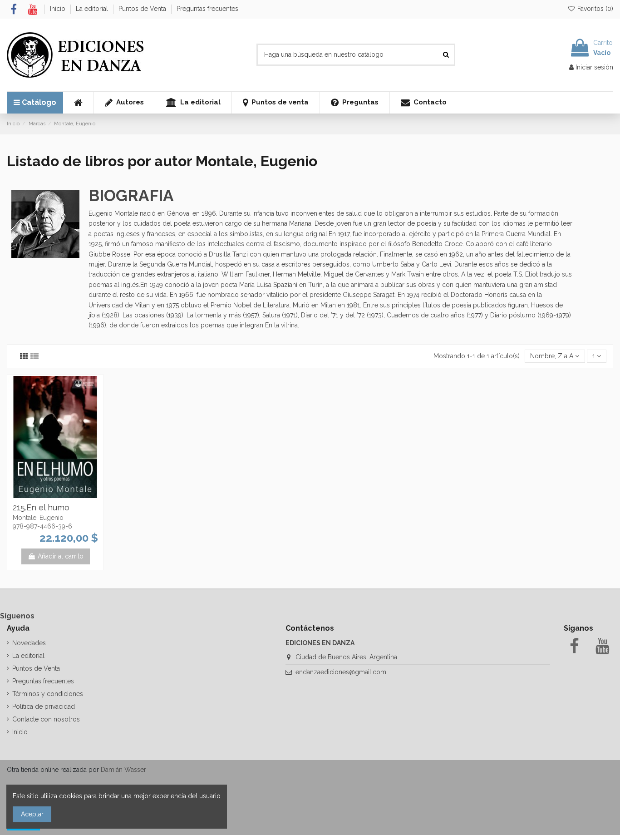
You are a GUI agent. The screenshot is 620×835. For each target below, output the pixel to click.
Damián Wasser (123, 769)
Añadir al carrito (61, 556)
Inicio (58, 8)
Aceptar (32, 814)
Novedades (29, 643)
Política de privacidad (43, 706)
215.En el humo (41, 507)
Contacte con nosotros (46, 719)
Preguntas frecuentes (207, 8)
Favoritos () (594, 8)
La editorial (93, 8)
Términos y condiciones (47, 693)
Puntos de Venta (143, 8)
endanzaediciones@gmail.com (340, 672)
